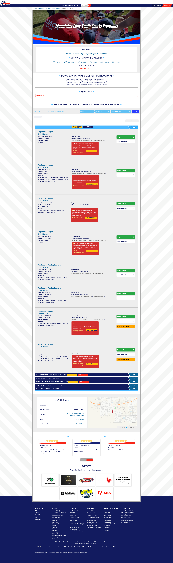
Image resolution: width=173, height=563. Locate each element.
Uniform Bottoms (108, 512)
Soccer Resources (91, 519)
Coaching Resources (92, 515)
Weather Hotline (125, 519)
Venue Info (39, 95)
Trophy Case (73, 515)
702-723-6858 (80, 419)
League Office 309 (56, 8)
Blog (145, 2)
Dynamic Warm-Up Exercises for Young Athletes (86, 546)
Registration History (74, 529)
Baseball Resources (91, 520)
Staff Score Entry (111, 541)
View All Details (122, 141)
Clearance (106, 530)
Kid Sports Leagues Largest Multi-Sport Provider (61, 546)
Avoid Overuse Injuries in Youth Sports (108, 546)
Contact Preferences (75, 526)
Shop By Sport (107, 515)
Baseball (54, 520)
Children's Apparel (108, 522)
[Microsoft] (130, 427)
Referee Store (107, 528)
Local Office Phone (125, 517)
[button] (126, 141)
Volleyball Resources (92, 525)
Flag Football (55, 524)
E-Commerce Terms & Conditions (79, 541)
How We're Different (57, 514)
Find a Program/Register (58, 537)
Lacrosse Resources (92, 524)
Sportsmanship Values (57, 515)
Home (107, 2)
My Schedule (73, 514)
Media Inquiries (124, 514)
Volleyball (54, 527)
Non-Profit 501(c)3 (125, 522)
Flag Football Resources (93, 517)
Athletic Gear (107, 525)
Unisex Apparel (107, 520)
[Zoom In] (89, 398)
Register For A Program (75, 510)
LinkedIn (38, 519)
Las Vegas (48, 8)
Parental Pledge (56, 517)
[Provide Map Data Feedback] (135, 427)
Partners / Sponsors (126, 515)
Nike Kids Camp (56, 533)
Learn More (78, 148)
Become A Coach (91, 510)
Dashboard (72, 512)
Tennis (54, 528)
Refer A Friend (73, 520)
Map (136, 111)
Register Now (121, 137)
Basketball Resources (92, 522)
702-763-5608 (80, 424)
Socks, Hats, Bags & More (110, 524)
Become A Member (74, 519)
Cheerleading (55, 532)
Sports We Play (56, 519)
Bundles (106, 514)
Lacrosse (54, 530)
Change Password (74, 527)
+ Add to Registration (91, 150)
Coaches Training (91, 514)
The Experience (59, 512)
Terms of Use (66, 541)
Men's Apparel (107, 519)
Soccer (54, 525)
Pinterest (38, 517)
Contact (163, 2)
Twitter (38, 514)
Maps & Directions (74, 517)
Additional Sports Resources (94, 527)
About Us (153, 2)
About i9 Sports (56, 510)
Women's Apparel (108, 517)
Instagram (38, 512)
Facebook (38, 510)
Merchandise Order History (76, 531)
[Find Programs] (89, 5)
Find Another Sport (85, 68)
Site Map (104, 541)
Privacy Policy (58, 541)
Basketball (55, 522)
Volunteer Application (92, 512)
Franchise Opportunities (127, 520)
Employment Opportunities (127, 512)
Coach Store (107, 527)
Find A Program (41, 8)
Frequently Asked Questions (59, 535)
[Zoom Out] (89, 401)
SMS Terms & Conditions (94, 541)
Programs (116, 2)
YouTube (39, 516)
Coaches (126, 2)
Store (136, 2)
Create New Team (123, 326)
